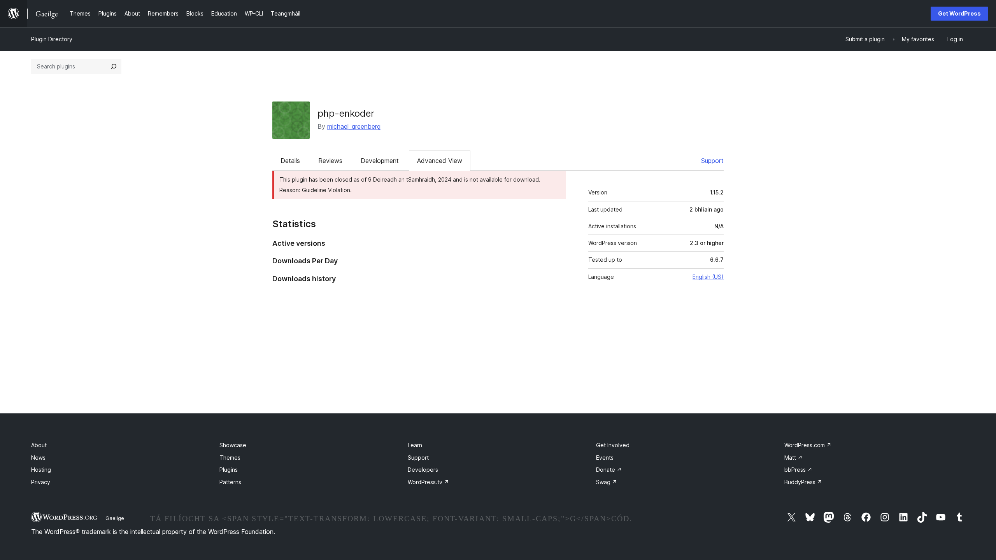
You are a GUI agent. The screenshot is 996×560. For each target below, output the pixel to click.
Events (605, 457)
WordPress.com (807, 445)
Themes (229, 457)
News (38, 457)
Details (290, 160)
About (39, 445)
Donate (609, 469)
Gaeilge (114, 518)
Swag (606, 482)
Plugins (228, 469)
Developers (423, 469)
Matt (793, 457)
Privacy (40, 482)
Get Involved (613, 445)
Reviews (330, 160)
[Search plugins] (113, 66)
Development (380, 160)
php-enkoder (345, 113)
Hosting (41, 469)
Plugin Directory (51, 39)
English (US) (708, 276)
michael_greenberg (354, 126)
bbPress (798, 469)
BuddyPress (803, 482)
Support (712, 160)
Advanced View (439, 160)
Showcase (232, 445)
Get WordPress (959, 13)
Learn (415, 445)
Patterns (230, 482)
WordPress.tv (428, 482)
